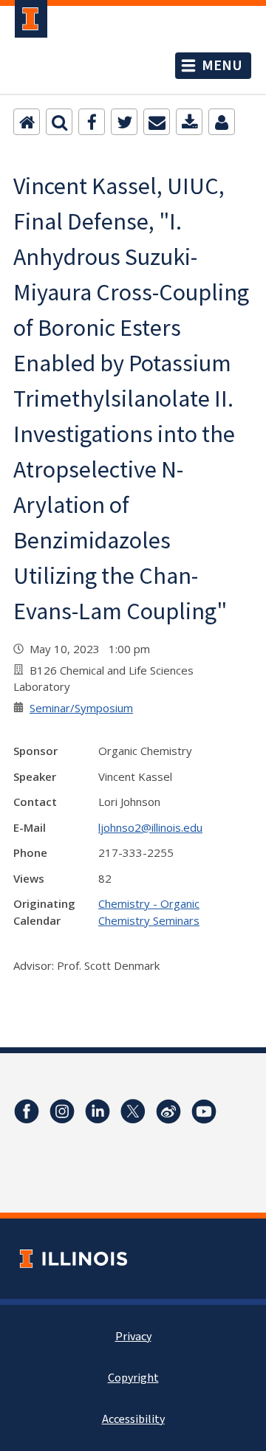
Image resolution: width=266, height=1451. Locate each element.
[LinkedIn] (97, 1111)
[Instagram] (62, 1111)
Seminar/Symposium (81, 707)
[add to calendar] (189, 121)
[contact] (221, 121)
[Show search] (59, 121)
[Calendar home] (26, 121)
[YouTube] (204, 1111)
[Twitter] (124, 121)
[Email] (156, 121)
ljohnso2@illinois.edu (150, 827)
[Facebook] (91, 121)
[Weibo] (168, 1111)
